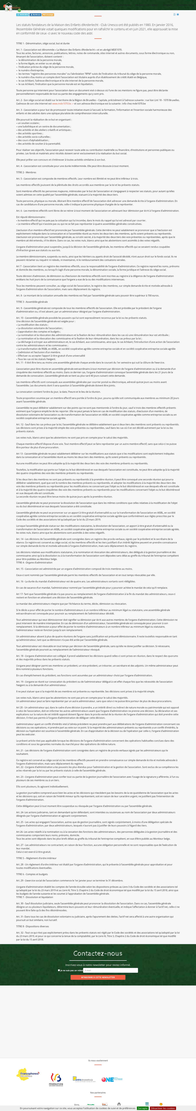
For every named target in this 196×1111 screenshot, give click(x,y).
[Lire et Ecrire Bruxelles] (119, 1105)
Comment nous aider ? (146, 5)
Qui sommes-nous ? (103, 5)
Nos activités (124, 5)
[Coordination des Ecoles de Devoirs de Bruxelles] (147, 1105)
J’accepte (143, 1108)
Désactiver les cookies (163, 1108)
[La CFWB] (56, 1080)
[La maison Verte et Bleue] (91, 1105)
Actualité (168, 5)
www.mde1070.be (61, 103)
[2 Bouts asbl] (77, 1105)
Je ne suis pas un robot (71, 970)
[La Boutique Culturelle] (161, 1105)
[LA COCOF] (28, 1074)
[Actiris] (84, 1080)
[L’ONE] (112, 1080)
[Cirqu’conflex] (105, 1105)
